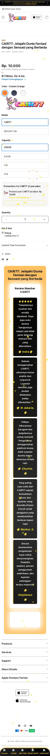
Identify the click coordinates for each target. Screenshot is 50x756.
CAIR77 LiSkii (20, 741)
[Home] (17, 17)
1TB (6, 165)
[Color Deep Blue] (14, 93)
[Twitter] (8, 260)
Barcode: (15, 52)
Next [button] (47, 3)
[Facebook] (3, 260)
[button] (3, 17)
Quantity (6, 212)
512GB (7, 156)
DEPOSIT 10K (10, 131)
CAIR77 (7, 122)
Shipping (15, 69)
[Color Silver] (23, 93)
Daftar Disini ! (31, 4)
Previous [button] (2, 3)
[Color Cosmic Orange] (5, 93)
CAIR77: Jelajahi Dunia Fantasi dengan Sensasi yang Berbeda (25, 3)
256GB (7, 147)
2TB (6, 174)
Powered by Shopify (34, 741)
